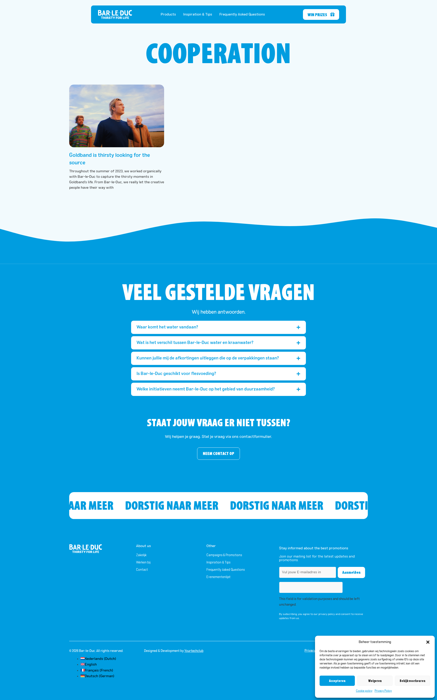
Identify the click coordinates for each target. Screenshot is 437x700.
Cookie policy (364, 691)
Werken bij (143, 562)
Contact (142, 569)
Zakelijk (141, 555)
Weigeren (375, 681)
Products (168, 14)
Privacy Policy (383, 691)
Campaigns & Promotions (224, 555)
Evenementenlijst (218, 577)
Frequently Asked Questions (242, 14)
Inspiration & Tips (197, 14)
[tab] (218, 327)
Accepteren (337, 681)
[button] (428, 642)
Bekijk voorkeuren (412, 681)
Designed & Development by (173, 651)
